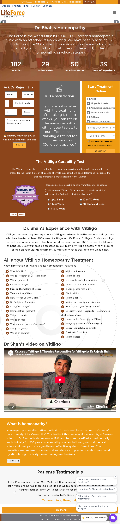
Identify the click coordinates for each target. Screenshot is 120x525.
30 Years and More (93, 204)
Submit (14, 214)
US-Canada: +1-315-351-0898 (34, 2)
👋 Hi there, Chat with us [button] (94, 518)
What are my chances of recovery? (28, 324)
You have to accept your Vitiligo (81, 280)
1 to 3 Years (57, 204)
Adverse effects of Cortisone (80, 285)
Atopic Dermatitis (100, 122)
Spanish (47, 6)
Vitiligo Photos (73, 337)
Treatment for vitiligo (76, 333)
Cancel (21, 214)
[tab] (60, 510)
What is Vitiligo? (18, 271)
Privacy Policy (45, 519)
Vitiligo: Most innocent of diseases (83, 302)
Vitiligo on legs (73, 276)
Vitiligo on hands (18, 316)
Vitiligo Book (72, 298)
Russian (35, 6)
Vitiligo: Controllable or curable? (81, 328)
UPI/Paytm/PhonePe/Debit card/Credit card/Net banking (101, 143)
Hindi (26, 6)
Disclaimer (57, 519)
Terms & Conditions (72, 519)
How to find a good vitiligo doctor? (83, 307)
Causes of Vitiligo (19, 285)
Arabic (6, 6)
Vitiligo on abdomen (20, 333)
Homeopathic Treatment (22, 311)
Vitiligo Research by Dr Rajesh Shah (28, 276)
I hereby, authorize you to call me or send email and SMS (19, 138)
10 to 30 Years (91, 199)
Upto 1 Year (57, 199)
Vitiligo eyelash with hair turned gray (84, 324)
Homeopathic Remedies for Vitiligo (83, 319)
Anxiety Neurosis (99, 112)
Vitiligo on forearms (75, 271)
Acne (93, 99)
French (16, 6)
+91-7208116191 (54, 2)
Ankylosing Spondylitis (102, 108)
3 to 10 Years (57, 209)
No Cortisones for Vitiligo (22, 302)
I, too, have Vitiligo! (19, 307)
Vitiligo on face (17, 320)
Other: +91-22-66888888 (72, 2)
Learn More (12, 461)
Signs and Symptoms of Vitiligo (25, 289)
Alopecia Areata (99, 103)
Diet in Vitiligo (72, 293)
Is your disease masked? (78, 289)
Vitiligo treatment (19, 280)
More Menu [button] (60, 510)
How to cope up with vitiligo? (24, 298)
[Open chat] (113, 518)
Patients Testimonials (60, 472)
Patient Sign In (89, 2)
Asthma (94, 117)
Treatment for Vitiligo (21, 293)
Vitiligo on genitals (19, 329)
